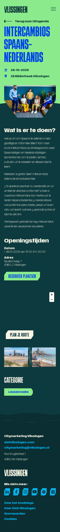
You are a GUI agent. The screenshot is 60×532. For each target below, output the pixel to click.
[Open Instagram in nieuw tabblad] (25, 491)
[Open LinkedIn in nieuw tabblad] (7, 491)
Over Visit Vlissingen (20, 508)
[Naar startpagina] (16, 8)
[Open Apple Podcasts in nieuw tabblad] (53, 491)
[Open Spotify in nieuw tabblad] (44, 491)
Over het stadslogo (19, 503)
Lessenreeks (18, 392)
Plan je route (19, 335)
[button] (52, 9)
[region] (30, 316)
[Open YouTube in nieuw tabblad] (35, 491)
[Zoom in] (51, 294)
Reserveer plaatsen (22, 276)
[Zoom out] (51, 299)
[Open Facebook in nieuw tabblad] (16, 491)
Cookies (10, 519)
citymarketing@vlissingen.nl (26, 448)
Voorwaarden (14, 514)
